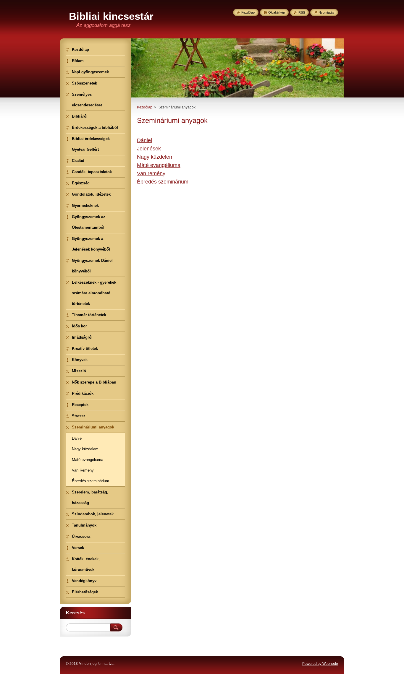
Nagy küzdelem (155, 157)
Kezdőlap (144, 107)
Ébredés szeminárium (162, 182)
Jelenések (149, 149)
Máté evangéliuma (158, 165)
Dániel (144, 140)
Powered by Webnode (320, 663)
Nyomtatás (326, 12)
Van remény (151, 173)
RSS (301, 12)
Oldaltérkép (276, 12)
